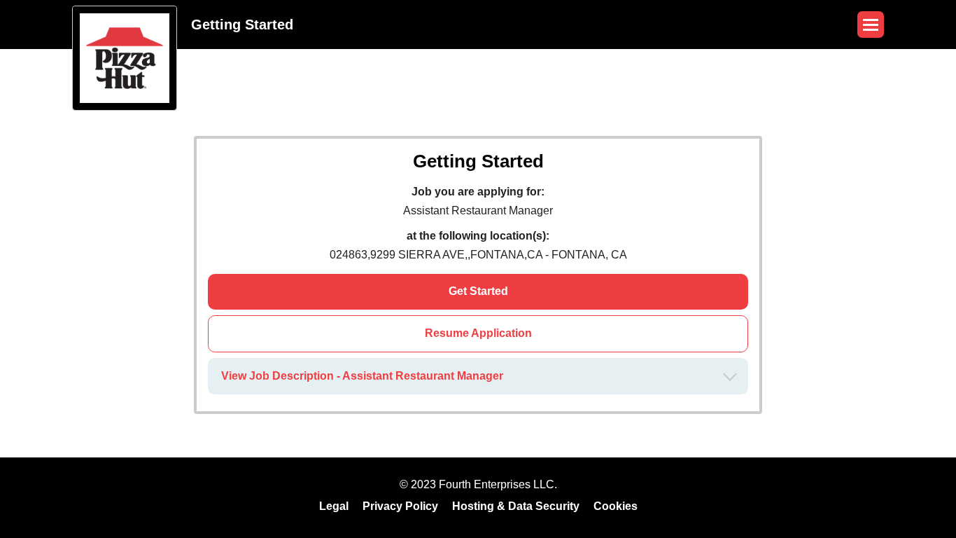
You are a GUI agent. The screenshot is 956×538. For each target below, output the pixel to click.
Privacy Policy (400, 506)
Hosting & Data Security (515, 506)
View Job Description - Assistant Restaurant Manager (362, 376)
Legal (334, 506)
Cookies (615, 506)
